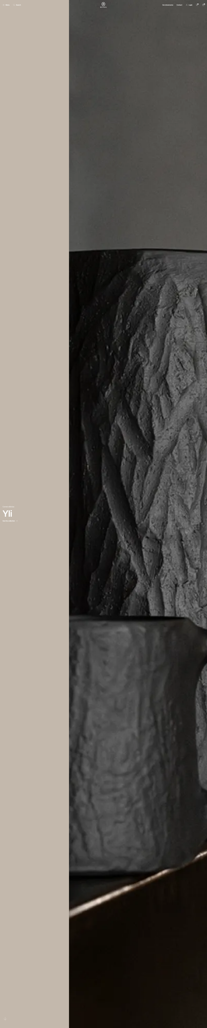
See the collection (9, 521)
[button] (189, 5)
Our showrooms (167, 5)
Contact (179, 5)
